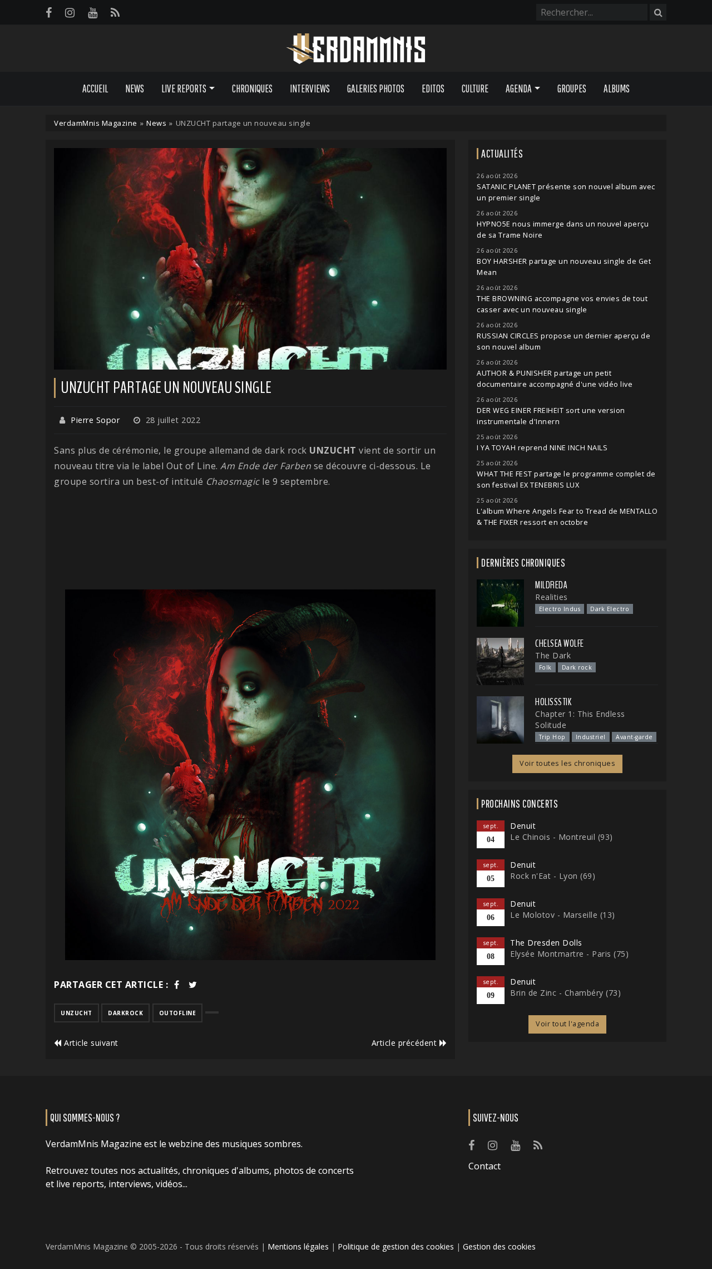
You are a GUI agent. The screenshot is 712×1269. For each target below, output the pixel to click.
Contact (484, 1166)
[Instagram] (70, 12)
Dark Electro (609, 609)
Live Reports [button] (183, 88)
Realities (551, 597)
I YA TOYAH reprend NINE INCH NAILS (542, 447)
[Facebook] (49, 12)
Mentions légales (298, 1246)
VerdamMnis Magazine (95, 123)
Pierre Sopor (95, 420)
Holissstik (553, 702)
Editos (433, 88)
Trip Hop (552, 737)
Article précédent (405, 1042)
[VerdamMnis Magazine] (356, 49)
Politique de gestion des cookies (396, 1246)
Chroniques (252, 88)
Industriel (591, 737)
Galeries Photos (375, 88)
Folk (545, 667)
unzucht (76, 1013)
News (134, 88)
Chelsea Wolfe (559, 643)
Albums (617, 88)
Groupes (571, 88)
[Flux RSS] (115, 12)
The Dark (553, 655)
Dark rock (577, 667)
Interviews (310, 88)
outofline (177, 1013)
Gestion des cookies (499, 1246)
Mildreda (551, 585)
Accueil (95, 88)
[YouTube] (92, 12)
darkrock (125, 1013)
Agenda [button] (519, 88)
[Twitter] (193, 984)
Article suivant (90, 1042)
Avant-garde (634, 737)
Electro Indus (560, 609)
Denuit (523, 825)
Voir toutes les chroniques (567, 763)
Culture (475, 88)
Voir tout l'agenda (567, 1024)
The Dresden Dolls (546, 942)
